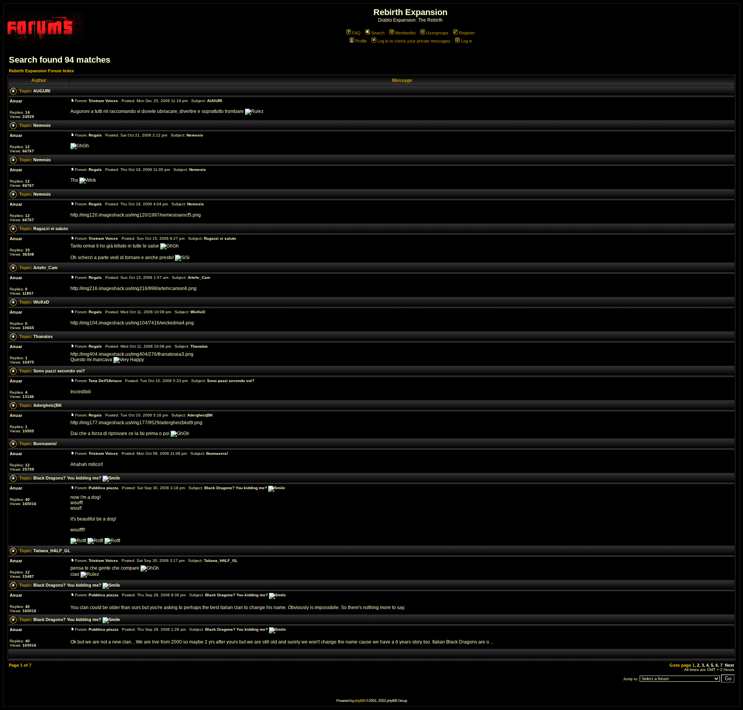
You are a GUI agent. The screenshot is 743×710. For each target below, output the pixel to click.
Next (729, 665)
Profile (361, 41)
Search (378, 33)
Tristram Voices (103, 101)
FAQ (356, 33)
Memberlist (405, 33)
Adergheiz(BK (47, 405)
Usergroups (437, 33)
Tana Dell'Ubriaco (105, 381)
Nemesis (42, 125)
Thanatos (43, 336)
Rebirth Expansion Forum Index (41, 70)
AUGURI (41, 91)
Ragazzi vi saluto (50, 228)
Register (467, 33)
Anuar (16, 101)
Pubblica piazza (103, 488)
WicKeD (41, 302)
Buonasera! (45, 443)
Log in (466, 41)
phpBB (359, 700)
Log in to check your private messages (413, 41)
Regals (95, 135)
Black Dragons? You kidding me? (68, 478)
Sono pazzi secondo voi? (59, 371)
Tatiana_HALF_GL (51, 550)
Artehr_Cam (45, 267)
